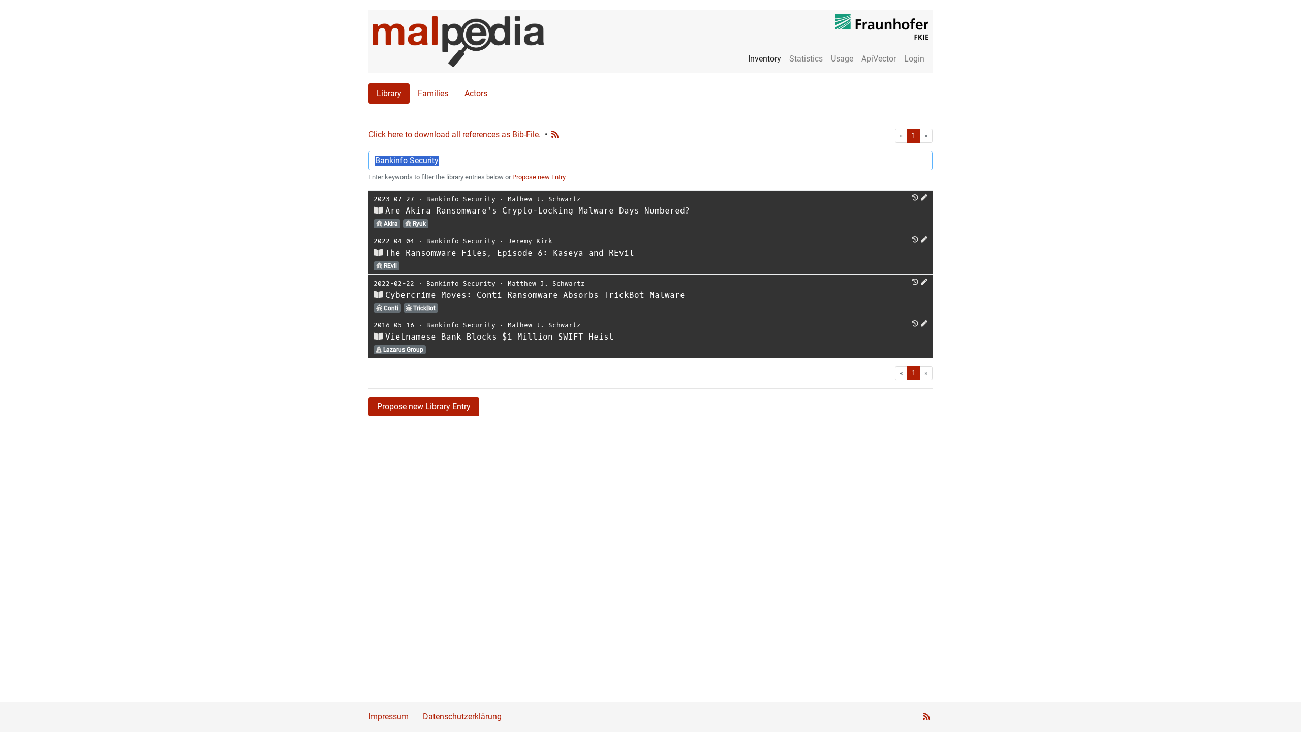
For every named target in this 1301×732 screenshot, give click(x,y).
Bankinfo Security (460, 199)
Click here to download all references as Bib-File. (454, 134)
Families (433, 93)
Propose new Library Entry (424, 406)
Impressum (388, 716)
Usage (842, 59)
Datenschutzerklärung (462, 716)
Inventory (764, 59)
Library (389, 93)
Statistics (806, 59)
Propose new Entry (539, 177)
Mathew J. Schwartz (544, 199)
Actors (475, 93)
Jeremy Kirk (530, 241)
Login (914, 59)
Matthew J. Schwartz (546, 283)
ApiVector (878, 59)
